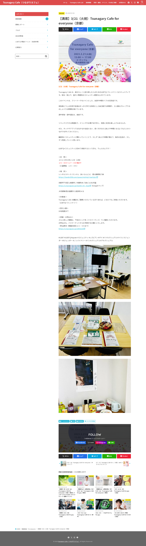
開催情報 (88, 2)
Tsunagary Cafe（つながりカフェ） (21, 2)
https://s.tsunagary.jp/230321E (71, 229)
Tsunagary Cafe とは (76, 2)
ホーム (65, 2)
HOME (18, 529)
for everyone (65, 421)
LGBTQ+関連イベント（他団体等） (27, 42)
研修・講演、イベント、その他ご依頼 (105, 2)
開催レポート (20, 24)
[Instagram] (135, 2)
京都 (73, 421)
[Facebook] (129, 2)
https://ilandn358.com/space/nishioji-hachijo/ (77, 177)
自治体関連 (19, 36)
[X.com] (132, 2)
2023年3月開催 (90, 421)
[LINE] (138, 2)
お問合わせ (122, 2)
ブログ (17, 30)
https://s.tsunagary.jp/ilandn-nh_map (74, 185)
